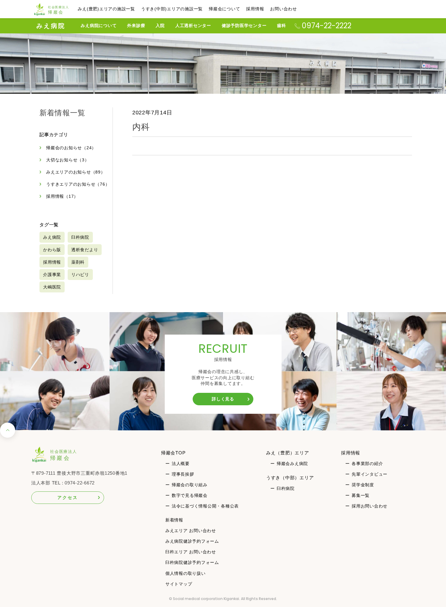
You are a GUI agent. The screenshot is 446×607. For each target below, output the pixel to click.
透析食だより (84, 249)
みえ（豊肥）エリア (287, 452)
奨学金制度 (363, 484)
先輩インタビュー (369, 474)
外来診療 (136, 25)
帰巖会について (224, 8)
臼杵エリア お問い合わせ (190, 551)
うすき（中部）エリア (290, 477)
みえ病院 (51, 25)
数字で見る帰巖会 (190, 495)
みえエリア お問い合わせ (190, 530)
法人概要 (181, 463)
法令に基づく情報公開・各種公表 (205, 506)
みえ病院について (99, 25)
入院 (160, 25)
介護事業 (52, 274)
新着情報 (174, 520)
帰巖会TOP (173, 452)
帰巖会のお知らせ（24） (71, 147)
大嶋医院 (52, 287)
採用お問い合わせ (369, 506)
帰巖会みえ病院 (292, 463)
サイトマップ (178, 584)
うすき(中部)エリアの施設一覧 (172, 8)
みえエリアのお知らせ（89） (75, 172)
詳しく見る (223, 398)
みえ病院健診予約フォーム (192, 541)
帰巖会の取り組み (190, 484)
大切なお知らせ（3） (67, 159)
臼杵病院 (80, 237)
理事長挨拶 (183, 474)
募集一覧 (361, 495)
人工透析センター (193, 25)
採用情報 (255, 8)
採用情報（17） (62, 196)
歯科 (281, 25)
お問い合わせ (283, 8)
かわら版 (52, 249)
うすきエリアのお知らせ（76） (78, 184)
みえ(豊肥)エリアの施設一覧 (106, 8)
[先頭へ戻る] (7, 432)
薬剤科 (78, 262)
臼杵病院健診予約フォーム (192, 562)
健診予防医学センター (244, 25)
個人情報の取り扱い (185, 573)
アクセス (67, 497)
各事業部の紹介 (367, 463)
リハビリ (80, 274)
